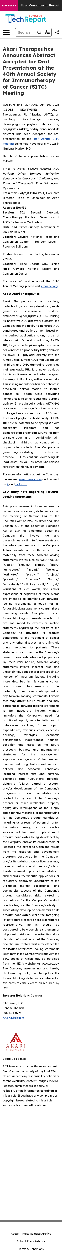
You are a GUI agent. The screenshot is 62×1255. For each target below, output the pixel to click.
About (15, 1233)
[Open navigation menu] (6, 32)
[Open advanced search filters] (47, 32)
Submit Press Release (31, 1241)
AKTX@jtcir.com (13, 1017)
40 (35, 139)
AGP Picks (9, 5)
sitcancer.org (49, 286)
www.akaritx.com (30, 479)
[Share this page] (56, 32)
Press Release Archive (36, 1233)
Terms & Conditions (31, 1249)
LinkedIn (21, 484)
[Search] (39, 32)
